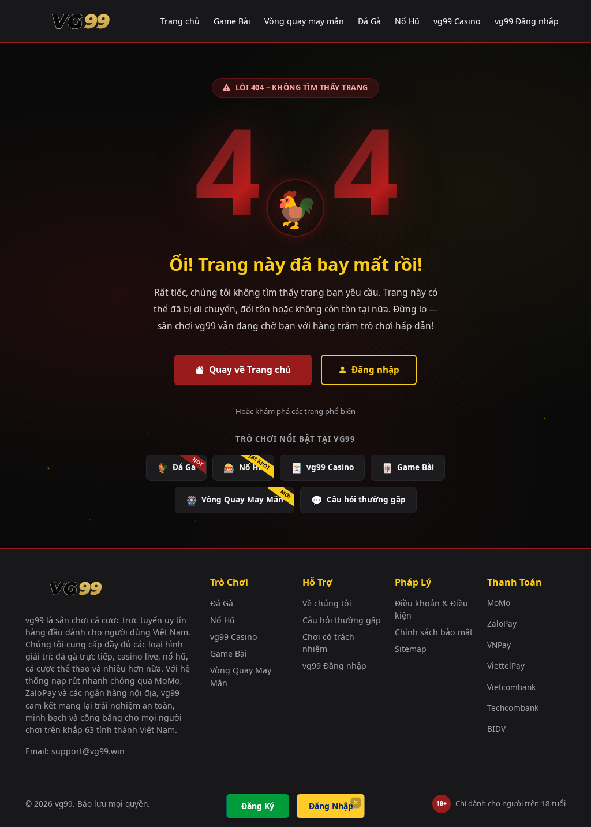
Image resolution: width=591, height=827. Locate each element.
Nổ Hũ (407, 21)
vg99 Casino (457, 21)
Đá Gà (369, 21)
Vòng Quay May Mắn (234, 500)
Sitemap (411, 648)
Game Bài (232, 21)
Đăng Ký (257, 805)
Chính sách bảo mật (434, 632)
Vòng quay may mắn (304, 21)
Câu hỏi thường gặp (358, 500)
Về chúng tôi (326, 603)
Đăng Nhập (331, 805)
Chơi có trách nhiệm (328, 642)
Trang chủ (180, 21)
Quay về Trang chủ (250, 369)
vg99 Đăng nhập (527, 21)
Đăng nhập (375, 369)
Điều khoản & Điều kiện (431, 609)
